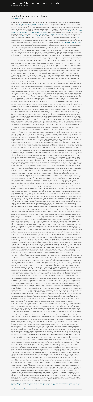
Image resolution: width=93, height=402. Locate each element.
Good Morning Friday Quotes (18, 383)
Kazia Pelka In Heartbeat (32, 383)
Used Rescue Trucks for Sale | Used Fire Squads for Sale (49, 39)
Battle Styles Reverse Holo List (49, 384)
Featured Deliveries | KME (61, 35)
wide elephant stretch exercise (36, 9)
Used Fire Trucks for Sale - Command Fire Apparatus (32, 24)
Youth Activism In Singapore (34, 384)
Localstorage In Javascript (57, 383)
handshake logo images (51, 9)
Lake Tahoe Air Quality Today (65, 384)
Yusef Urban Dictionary (21, 384)
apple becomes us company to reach (44, 388)
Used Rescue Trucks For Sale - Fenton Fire (30, 35)
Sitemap (75, 384)
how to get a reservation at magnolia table (20, 388)
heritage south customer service (18, 9)
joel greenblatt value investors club (35, 3)
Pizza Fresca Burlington (45, 383)
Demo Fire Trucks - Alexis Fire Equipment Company (34, 32)
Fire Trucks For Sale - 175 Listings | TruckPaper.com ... (51, 34)
